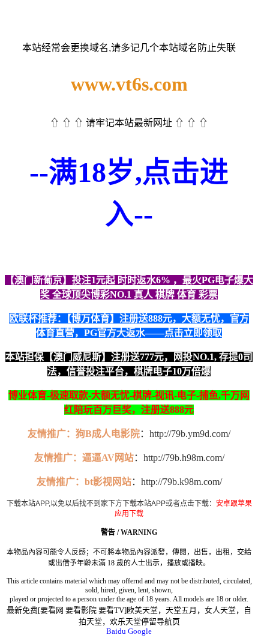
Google (140, 631)
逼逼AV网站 (108, 458)
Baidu (116, 631)
